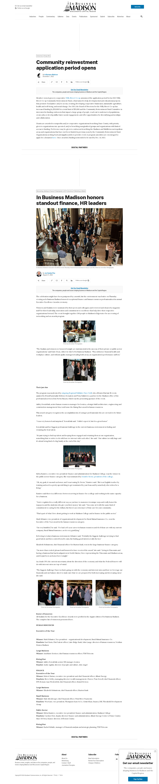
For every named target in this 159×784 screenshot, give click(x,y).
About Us (64, 758)
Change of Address (94, 763)
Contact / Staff (66, 763)
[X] (66, 82)
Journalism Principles (68, 765)
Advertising (65, 761)
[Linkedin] (71, 82)
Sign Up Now (138, 779)
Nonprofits (47, 56)
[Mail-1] (116, 759)
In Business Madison (51, 74)
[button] (141, 16)
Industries (39, 56)
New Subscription (93, 758)
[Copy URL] (51, 82)
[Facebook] (61, 82)
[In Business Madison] (79, 7)
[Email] (56, 82)
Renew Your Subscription (96, 761)
